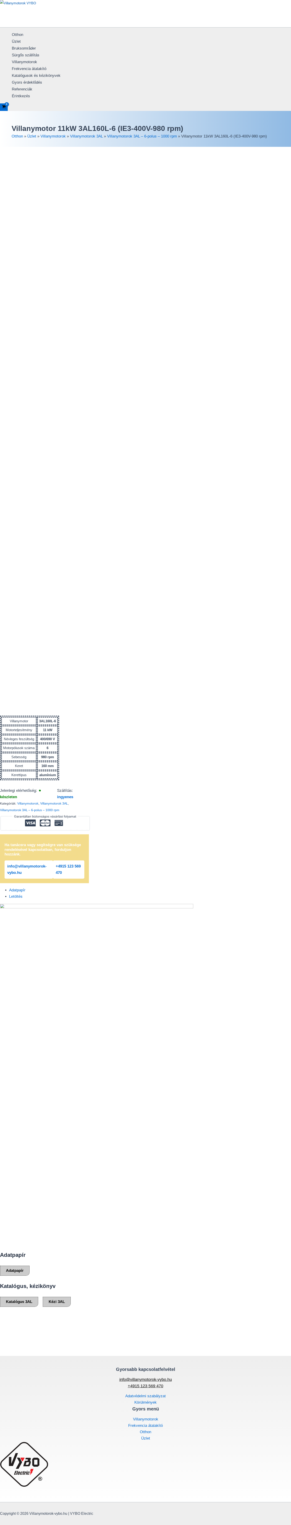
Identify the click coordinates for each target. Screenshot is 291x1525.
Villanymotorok (24, 62)
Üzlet (16, 41)
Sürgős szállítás (25, 55)
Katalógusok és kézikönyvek (36, 75)
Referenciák (22, 89)
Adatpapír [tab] (17, 890)
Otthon (17, 34)
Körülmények (145, 1402)
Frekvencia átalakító (29, 69)
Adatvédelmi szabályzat (145, 1396)
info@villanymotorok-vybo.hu (27, 869)
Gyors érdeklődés (27, 82)
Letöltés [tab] (16, 896)
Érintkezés (21, 96)
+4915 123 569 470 (68, 869)
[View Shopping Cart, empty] (4, 107)
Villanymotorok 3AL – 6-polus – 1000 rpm (142, 136)
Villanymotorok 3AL (86, 136)
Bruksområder (24, 48)
